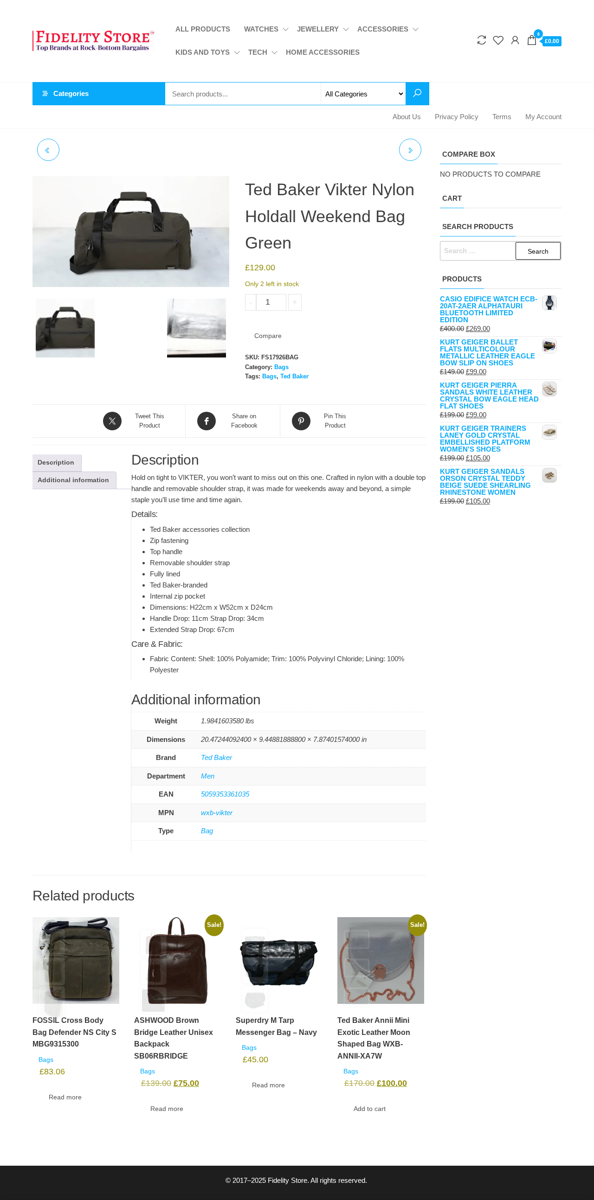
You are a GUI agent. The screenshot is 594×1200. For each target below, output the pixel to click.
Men (207, 776)
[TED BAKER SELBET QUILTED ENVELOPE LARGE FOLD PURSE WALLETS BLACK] (48, 150)
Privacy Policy (456, 117)
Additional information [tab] (73, 480)
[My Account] (515, 40)
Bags (281, 367)
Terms (501, 117)
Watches (261, 29)
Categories (71, 93)
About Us (407, 117)
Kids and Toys (202, 52)
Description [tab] (56, 462)
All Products (202, 29)
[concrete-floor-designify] (130, 231)
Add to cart (332, 302)
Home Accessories (323, 52)
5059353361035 (225, 794)
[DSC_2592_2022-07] (196, 328)
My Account (543, 117)
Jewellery (318, 29)
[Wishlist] (498, 40)
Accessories (382, 29)
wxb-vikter (216, 813)
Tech (257, 52)
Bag (207, 831)
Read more (65, 1097)
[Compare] (482, 40)
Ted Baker (294, 376)
